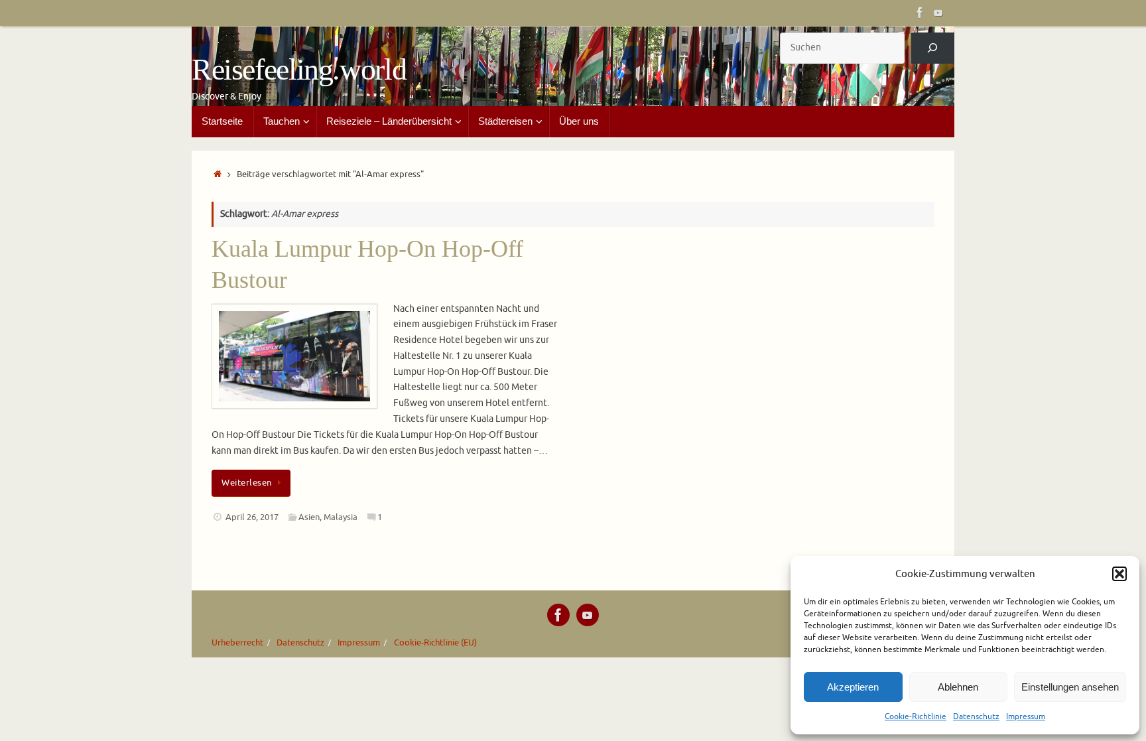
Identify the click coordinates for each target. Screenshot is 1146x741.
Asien (309, 517)
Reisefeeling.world (299, 69)
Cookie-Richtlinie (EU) (435, 643)
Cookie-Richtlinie (915, 716)
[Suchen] (932, 48)
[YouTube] (938, 12)
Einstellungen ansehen (1070, 687)
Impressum (1025, 716)
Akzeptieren (853, 687)
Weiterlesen (247, 483)
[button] (1119, 573)
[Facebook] (920, 12)
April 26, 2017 (252, 517)
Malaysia (340, 517)
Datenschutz (976, 716)
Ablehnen (958, 687)
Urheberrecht (237, 643)
